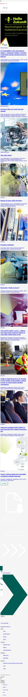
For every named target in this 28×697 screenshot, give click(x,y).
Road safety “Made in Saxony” (10, 288)
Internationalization (16, 59)
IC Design (22, 114)
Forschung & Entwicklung (19, 337)
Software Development (19, 247)
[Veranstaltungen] (2, 578)
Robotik (17, 160)
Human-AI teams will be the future (11, 200)
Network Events (6, 633)
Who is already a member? (7, 521)
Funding (13, 114)
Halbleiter (17, 114)
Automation (3, 290)
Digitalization (16, 290)
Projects (4, 647)
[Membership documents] (14, 503)
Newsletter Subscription (5, 572)
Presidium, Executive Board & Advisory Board (13, 663)
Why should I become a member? (9, 519)
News (4, 631)
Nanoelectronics (14, 115)
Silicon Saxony (4, 47)
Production (13, 116)
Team (4, 665)
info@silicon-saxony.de (5, 626)
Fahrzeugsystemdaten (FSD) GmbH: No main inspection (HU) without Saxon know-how (14, 429)
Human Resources (5, 152)
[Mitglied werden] (2, 571)
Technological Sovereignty (13, 60)
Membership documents (7, 517)
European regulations (7, 245)
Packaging (3, 116)
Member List (5, 655)
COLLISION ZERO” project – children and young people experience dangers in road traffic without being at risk (13, 332)
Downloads (5, 684)
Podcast (25, 59)
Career (4, 668)
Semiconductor (24, 116)
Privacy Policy (5, 689)
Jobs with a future (6, 155)
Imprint (4, 687)
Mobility (21, 290)
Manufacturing (7, 115)
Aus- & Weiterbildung (5, 158)
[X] (1, 678)
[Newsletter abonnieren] (2, 590)
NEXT (22, 59)
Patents (12, 247)
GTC (4, 692)
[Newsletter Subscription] (14, 595)
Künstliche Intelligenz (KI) (15, 159)
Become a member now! (14, 535)
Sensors (25, 160)
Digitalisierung (9, 290)
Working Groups (6, 644)
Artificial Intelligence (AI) (6, 59)
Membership (5, 658)
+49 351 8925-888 (4, 623)
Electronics (8, 114)
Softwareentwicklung (11, 206)
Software (3, 197)
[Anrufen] (2, 584)
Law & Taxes (3, 247)
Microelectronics (4, 106)
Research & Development (13, 338)
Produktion (18, 116)
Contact (4, 694)
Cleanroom (3, 114)
